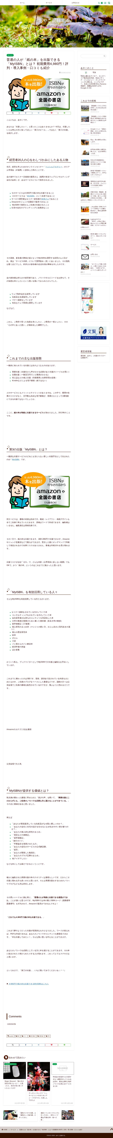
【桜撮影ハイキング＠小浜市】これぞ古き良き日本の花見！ (98, 108)
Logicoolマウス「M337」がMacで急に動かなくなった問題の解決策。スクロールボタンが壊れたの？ (93, 223)
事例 (18, 1036)
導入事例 (32, 1036)
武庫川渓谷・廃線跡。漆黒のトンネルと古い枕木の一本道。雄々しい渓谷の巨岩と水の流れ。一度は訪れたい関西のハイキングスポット (93, 196)
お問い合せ (94, 254)
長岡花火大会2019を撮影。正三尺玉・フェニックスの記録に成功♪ (98, 183)
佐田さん (45, 199)
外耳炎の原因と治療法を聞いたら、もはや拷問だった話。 (98, 151)
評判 (48, 1036)
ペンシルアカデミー (54, 167)
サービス (49, 3)
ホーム (22, 3)
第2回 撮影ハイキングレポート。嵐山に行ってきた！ (98, 236)
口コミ (25, 1036)
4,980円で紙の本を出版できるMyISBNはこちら (28, 984)
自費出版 (41, 1036)
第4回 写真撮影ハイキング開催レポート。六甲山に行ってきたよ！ (98, 173)
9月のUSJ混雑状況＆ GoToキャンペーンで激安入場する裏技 (98, 162)
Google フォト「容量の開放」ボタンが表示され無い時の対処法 (98, 131)
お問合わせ (75, 3)
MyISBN (30, 196)
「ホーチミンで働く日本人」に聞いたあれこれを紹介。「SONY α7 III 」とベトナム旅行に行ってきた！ (93, 268)
